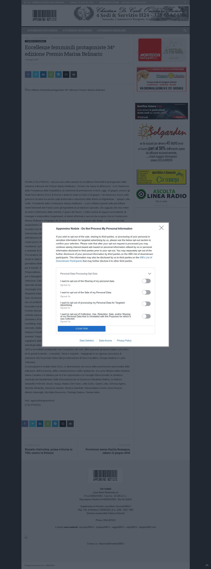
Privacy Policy (124, 340)
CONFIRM (82, 328)
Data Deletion (87, 340)
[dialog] (105, 284)
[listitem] (105, 273)
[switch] (146, 281)
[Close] (162, 229)
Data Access (105, 340)
